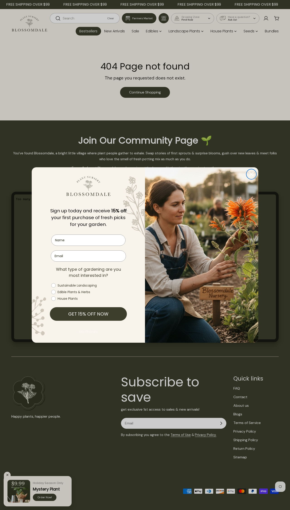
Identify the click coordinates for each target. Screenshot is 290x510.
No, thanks (88, 332)
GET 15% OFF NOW (88, 314)
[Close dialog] (251, 174)
